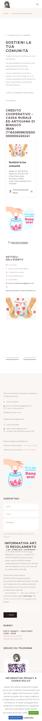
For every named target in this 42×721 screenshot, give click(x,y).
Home (6, 13)
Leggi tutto (28, 717)
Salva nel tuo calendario (19, 243)
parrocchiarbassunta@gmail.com (21, 283)
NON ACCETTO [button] (15, 718)
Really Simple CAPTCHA (14, 599)
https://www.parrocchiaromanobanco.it (21, 290)
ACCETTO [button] (33, 713)
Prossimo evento (29, 358)
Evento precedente (12, 358)
